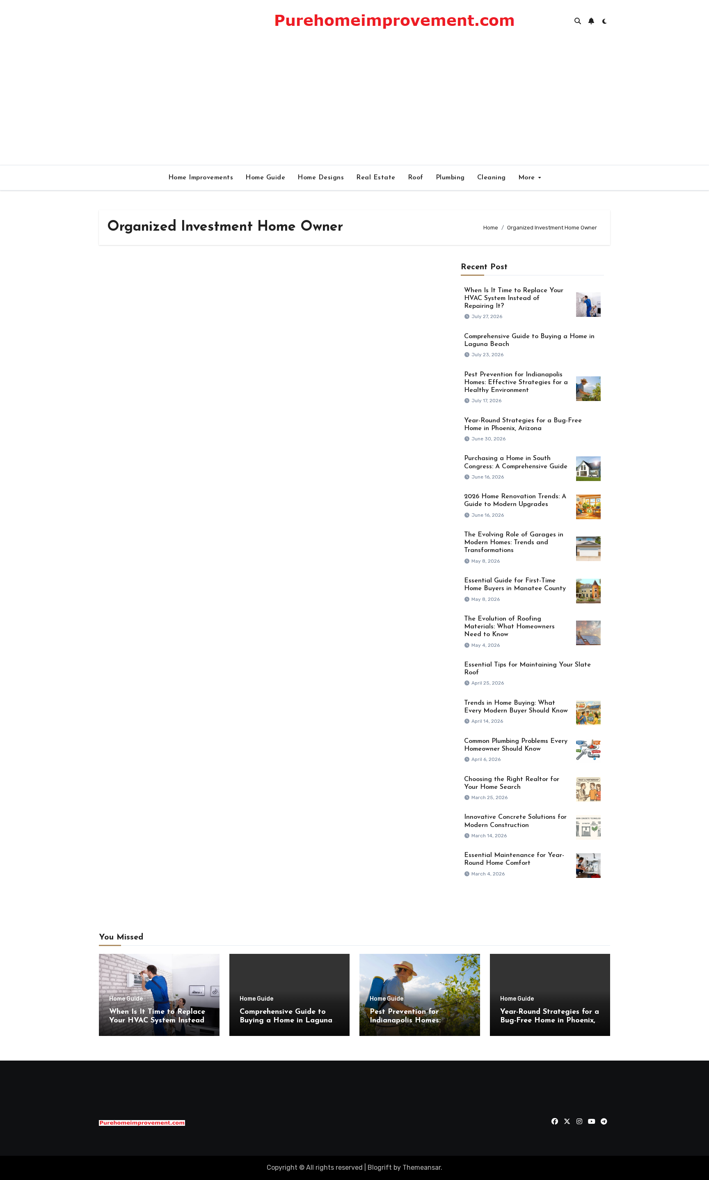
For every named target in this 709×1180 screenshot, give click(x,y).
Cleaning (491, 177)
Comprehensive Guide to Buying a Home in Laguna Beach (286, 1020)
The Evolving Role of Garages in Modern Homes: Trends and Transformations (513, 543)
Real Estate (376, 177)
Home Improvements (200, 177)
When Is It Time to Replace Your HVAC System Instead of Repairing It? (513, 298)
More (527, 177)
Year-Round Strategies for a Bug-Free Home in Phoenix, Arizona (549, 1020)
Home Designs (320, 177)
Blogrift (380, 1167)
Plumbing (450, 177)
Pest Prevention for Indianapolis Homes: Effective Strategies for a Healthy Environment (516, 382)
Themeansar (422, 1167)
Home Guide (265, 177)
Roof (415, 177)
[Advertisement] (354, 103)
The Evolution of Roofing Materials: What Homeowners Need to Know (509, 627)
